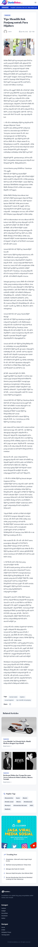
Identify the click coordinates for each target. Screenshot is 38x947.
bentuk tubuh (13, 697)
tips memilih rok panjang (23, 700)
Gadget (3, 911)
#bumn (25, 798)
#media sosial (9, 802)
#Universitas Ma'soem (20, 805)
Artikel (3, 930)
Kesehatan (4, 916)
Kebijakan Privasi (6, 932)
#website (7, 809)
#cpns (18, 798)
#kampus (8, 805)
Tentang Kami (5, 935)
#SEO (31, 805)
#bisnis (18, 802)
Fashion (7, 15)
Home (3, 927)
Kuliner (3, 918)
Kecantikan (4, 913)
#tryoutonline (9, 798)
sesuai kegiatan (9, 700)
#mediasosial (28, 802)
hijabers (22, 697)
